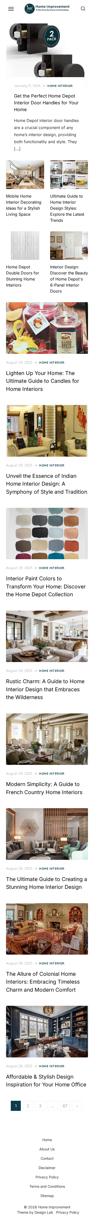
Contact (47, 1158)
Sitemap (47, 1196)
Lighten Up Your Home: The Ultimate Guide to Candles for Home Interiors (42, 381)
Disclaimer (47, 1168)
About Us (47, 1149)
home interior (60, 86)
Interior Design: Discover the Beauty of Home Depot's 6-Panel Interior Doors (69, 279)
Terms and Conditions (47, 1186)
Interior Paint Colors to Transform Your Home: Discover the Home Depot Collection (46, 586)
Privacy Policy (47, 1177)
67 (65, 1105)
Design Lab (44, 1212)
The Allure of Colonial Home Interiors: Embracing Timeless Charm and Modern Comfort (43, 982)
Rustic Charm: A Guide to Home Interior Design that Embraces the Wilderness (45, 689)
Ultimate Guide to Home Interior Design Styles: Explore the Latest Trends (67, 208)
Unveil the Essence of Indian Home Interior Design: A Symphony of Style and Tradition (46, 484)
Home (47, 1140)
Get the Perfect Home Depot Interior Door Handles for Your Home (46, 102)
